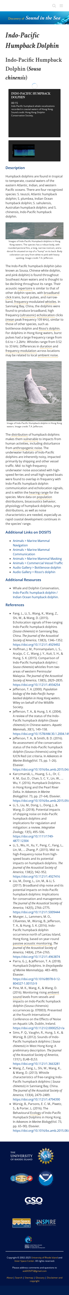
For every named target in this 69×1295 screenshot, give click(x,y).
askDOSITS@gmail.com (35, 1271)
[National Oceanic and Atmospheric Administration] (46, 1168)
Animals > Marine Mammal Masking (37, 559)
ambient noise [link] (48, 355)
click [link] (8, 297)
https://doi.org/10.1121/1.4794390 (36, 1099)
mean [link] (10, 319)
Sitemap (29, 1277)
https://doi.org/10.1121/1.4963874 (36, 957)
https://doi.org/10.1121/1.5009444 (36, 912)
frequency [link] (21, 302)
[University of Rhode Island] (21, 1146)
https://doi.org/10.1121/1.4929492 (36, 645)
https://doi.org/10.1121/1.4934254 (36, 685)
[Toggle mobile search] (54, 6)
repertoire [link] (25, 288)
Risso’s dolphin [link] (49, 328)
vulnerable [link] (30, 439)
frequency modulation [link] (21, 351)
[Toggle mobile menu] (61, 6)
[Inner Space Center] (21, 1213)
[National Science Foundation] (46, 1146)
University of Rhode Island (44, 1257)
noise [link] (38, 448)
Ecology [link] (35, 1113)
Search (18, 1277)
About (10, 1277)
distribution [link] (19, 434)
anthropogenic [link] (23, 448)
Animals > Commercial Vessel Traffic (38, 563)
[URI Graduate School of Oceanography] (34, 1191)
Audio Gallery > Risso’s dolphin (34, 572)
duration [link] (46, 346)
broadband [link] (51, 293)
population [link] (44, 497)
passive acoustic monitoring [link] (32, 943)
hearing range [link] (39, 492)
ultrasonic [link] (28, 315)
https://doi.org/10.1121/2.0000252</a (38, 1028)
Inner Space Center (24, 1260)
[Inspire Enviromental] (46, 1213)
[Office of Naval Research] (21, 1168)
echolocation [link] (46, 315)
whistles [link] (50, 302)
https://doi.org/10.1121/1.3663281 (36, 1064)
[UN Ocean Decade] (35, 1235)
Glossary (40, 1277)
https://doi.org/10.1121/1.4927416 (36, 876)
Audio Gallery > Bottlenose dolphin (37, 567)
